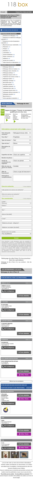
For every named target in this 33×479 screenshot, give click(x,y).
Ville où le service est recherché (11, 194)
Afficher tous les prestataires (16, 381)
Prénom (4, 205)
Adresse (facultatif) (7, 214)
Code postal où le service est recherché (13, 190)
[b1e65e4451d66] (5, 454)
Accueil (3, 12)
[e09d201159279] (5, 409)
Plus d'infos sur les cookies (7, 474)
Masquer (29, 280)
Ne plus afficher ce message (22, 474)
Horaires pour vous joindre (8, 232)
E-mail (4, 218)
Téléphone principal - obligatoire (10, 223)
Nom (3, 210)
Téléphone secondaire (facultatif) (10, 227)
